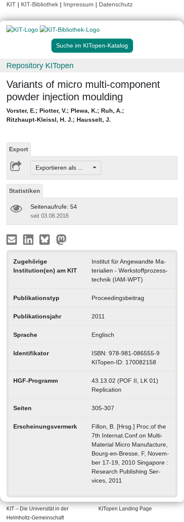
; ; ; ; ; (65, 115)
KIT (11, 4)
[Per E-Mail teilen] (12, 239)
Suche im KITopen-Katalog (92, 45)
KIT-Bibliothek (40, 4)
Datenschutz (116, 4)
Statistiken (24, 190)
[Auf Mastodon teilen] (61, 239)
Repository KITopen (40, 65)
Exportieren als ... (64, 167)
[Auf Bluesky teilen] (46, 239)
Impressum (78, 4)
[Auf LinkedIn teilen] (29, 239)
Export (18, 149)
